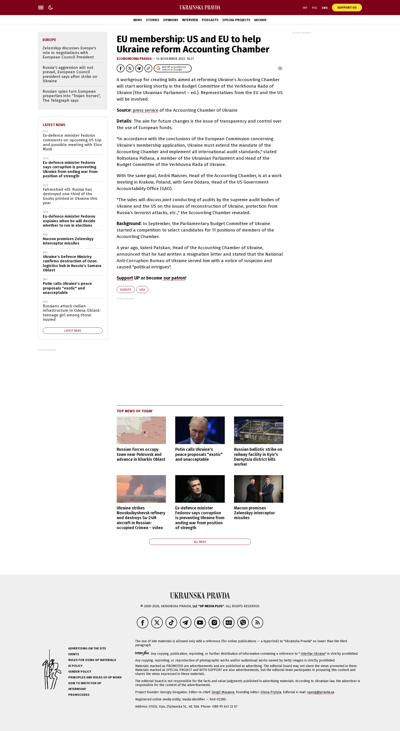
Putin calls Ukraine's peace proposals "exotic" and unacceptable (199, 454)
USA (142, 289)
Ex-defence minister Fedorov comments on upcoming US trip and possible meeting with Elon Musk (72, 142)
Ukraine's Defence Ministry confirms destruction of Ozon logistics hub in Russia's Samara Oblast (72, 263)
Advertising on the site (87, 648)
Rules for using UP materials (92, 660)
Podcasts (210, 20)
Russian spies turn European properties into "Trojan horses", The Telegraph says (71, 96)
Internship (77, 689)
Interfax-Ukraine (313, 654)
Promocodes (79, 694)
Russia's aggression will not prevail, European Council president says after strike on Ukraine (70, 74)
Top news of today (135, 411)
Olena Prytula (271, 692)
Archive (260, 20)
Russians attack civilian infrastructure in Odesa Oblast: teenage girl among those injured (71, 313)
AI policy (75, 665)
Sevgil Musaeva (223, 692)
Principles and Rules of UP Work (95, 677)
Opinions (170, 20)
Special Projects (236, 20)
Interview (190, 20)
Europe (125, 289)
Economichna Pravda (134, 59)
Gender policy (79, 671)
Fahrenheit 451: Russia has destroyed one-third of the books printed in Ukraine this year (70, 196)
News (137, 20)
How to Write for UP (84, 683)
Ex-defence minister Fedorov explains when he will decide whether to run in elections (69, 221)
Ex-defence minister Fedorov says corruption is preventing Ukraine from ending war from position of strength (200, 518)
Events (73, 654)
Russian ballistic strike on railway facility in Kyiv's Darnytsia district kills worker (258, 457)
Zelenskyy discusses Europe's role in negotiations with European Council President (69, 53)
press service (145, 110)
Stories (152, 20)
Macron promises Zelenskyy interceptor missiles (254, 513)
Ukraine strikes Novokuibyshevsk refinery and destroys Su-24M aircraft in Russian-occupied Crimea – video (141, 518)
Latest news (54, 125)
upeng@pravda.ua (320, 692)
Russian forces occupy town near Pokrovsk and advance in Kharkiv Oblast (141, 454)
